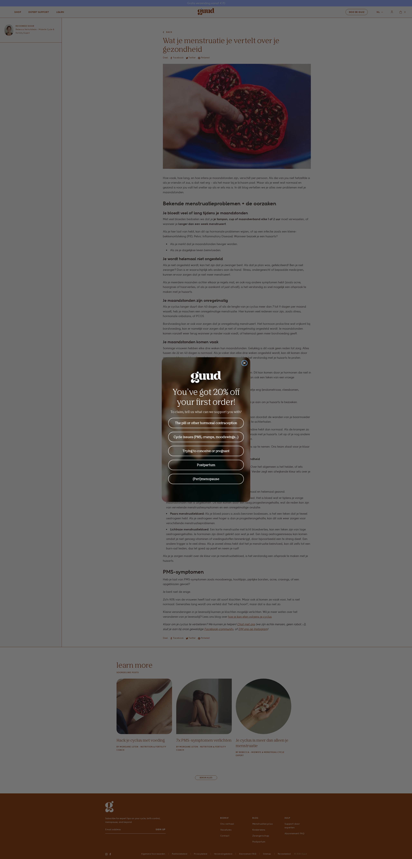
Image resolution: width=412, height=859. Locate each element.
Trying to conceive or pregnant (206, 451)
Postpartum (206, 465)
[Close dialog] (244, 363)
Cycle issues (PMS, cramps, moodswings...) (206, 437)
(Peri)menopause (206, 479)
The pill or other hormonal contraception (206, 423)
